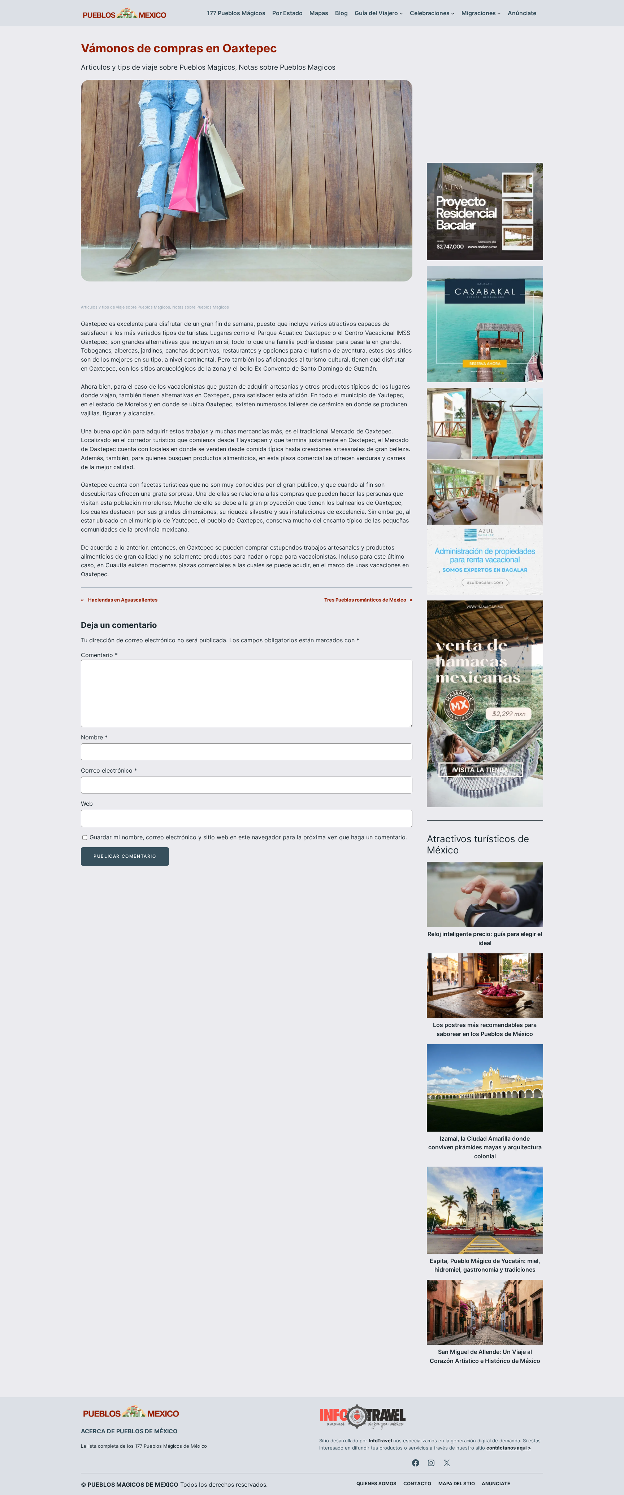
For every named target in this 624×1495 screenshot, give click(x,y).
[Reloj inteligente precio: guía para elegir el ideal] (485, 896)
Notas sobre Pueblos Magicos (287, 67)
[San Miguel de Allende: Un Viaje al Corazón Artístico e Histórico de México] (485, 1313)
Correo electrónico (109, 770)
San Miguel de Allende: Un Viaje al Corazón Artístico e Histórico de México (485, 1356)
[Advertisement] (485, 99)
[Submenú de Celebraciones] (453, 13)
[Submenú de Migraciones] (499, 13)
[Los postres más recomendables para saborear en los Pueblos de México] (485, 987)
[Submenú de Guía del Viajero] (401, 13)
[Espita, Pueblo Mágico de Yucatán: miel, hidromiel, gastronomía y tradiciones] (485, 1211)
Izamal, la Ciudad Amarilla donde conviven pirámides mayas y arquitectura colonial (485, 1147)
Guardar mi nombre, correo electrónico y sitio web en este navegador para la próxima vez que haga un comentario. (248, 837)
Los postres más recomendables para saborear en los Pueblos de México (485, 1029)
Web (87, 803)
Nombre (94, 737)
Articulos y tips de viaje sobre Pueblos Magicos (158, 67)
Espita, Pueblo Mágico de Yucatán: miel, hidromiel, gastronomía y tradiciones (485, 1265)
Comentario (99, 655)
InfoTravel (380, 1440)
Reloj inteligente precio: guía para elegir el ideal (485, 938)
